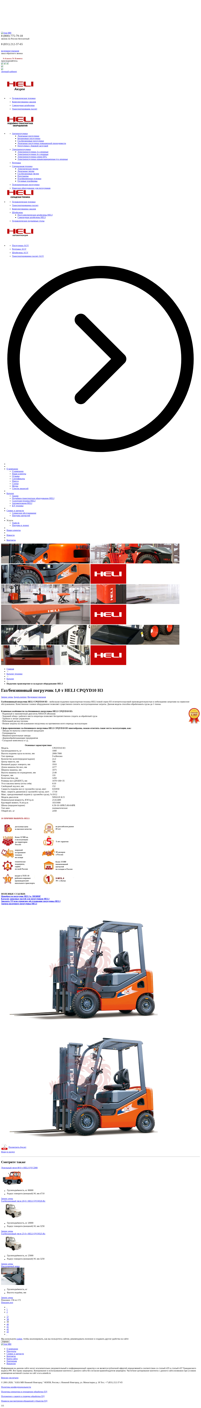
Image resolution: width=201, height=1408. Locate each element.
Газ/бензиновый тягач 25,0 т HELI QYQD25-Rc (23, 1233)
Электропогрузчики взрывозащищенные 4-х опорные (43, 159)
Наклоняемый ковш (10, 1266)
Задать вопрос (20, 697)
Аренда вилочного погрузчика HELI (19, 904)
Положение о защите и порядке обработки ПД (22, 1396)
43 (8, 1332)
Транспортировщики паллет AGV (28, 256)
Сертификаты (18, 478)
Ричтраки (16, 163)
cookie (19, 1339)
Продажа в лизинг (20, 525)
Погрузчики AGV (20, 245)
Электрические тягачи (28, 169)
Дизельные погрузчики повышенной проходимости (42, 143)
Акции (15, 496)
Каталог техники (14, 674)
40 (8, 1324)
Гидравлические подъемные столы (28, 221)
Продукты (11, 1351)
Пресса (15, 481)
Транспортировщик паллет (24, 109)
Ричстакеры (23, 176)
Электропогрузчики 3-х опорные (33, 152)
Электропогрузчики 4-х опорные (33, 154)
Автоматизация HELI (22, 503)
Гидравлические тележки (24, 98)
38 (8, 1319)
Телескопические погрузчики (26, 184)
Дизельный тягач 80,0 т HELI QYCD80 (19, 1168)
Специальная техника (22, 166)
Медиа (15, 486)
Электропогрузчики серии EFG (32, 157)
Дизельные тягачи (26, 171)
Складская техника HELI (23, 501)
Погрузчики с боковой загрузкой (33, 146)
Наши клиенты (19, 474)
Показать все (7, 1302)
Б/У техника (17, 506)
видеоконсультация (10, 51)
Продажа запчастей (21, 515)
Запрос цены (7, 697)
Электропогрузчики (21, 149)
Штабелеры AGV (20, 252)
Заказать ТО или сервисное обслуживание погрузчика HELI (30, 901)
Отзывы (16, 476)
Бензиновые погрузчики (29, 138)
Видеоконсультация (36, 697)
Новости (11, 535)
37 (8, 1317)
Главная (10, 669)
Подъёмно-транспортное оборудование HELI (33, 498)
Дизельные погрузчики (28, 136)
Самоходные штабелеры (23, 105)
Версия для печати (9, 1378)
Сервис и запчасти (15, 510)
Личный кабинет (9, 71)
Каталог (10, 493)
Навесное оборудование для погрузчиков (31, 188)
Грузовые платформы (27, 181)
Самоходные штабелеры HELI (32, 217)
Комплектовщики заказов (24, 102)
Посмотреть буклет (17, 1147)
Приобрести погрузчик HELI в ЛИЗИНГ (21, 896)
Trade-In (15, 523)
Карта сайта (12, 1358)
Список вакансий (20, 488)
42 (8, 1329)
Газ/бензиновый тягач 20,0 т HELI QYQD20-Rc (23, 1201)
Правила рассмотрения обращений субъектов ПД (24, 1401)
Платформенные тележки (29, 178)
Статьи (15, 483)
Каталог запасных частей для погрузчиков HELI (25, 899)
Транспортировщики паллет (25, 205)
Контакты (11, 540)
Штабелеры (17, 212)
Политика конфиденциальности (16, 1387)
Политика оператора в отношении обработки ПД (24, 1392)
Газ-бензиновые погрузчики (31, 141)
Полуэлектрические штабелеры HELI (35, 215)
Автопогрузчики (20, 133)
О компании (12, 469)
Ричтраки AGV (19, 249)
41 (8, 1327)
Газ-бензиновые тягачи (28, 174)
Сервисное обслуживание (24, 513)
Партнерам (12, 1361)
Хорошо (5, 1342)
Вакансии (11, 1363)
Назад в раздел (8, 1152)
